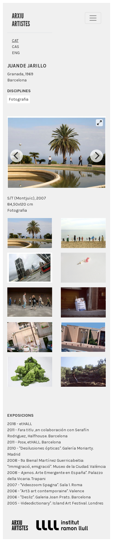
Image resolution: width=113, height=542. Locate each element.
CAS (15, 46)
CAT (15, 40)
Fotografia (18, 99)
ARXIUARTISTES (21, 20)
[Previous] (16, 155)
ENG (16, 52)
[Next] (96, 155)
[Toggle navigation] (93, 18)
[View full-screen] (99, 122)
